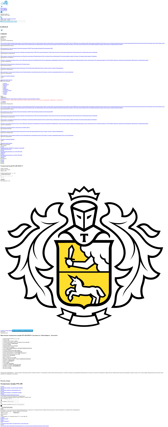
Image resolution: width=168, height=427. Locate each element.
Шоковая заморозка (94, 44)
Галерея (5, 92)
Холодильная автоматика (42, 52)
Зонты (21, 72)
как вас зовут (3, 398)
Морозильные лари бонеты (43, 44)
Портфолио (5, 89)
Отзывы (5, 94)
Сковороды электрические (119, 60)
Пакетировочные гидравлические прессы (32, 72)
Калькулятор (6, 84)
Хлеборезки (94, 56)
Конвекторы (3, 64)
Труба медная (51, 52)
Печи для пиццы (46, 56)
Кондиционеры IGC (5, 48)
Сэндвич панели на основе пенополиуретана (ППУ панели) (59, 43)
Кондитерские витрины (140, 43)
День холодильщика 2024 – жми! (9, 21)
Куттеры (27, 68)
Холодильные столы (159, 43)
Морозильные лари (32, 44)
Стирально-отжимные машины (8, 76)
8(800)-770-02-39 (4, 18)
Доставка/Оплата (16, 423)
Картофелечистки (38, 60)
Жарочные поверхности (28, 60)
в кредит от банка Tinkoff (6, 330)
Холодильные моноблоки (94, 43)
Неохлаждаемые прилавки (67, 44)
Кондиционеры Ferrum (15, 48)
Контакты (5, 91)
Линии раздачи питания (63, 60)
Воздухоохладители (8, 52)
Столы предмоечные (68, 72)
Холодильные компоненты (32, 425)
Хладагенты (57, 52)
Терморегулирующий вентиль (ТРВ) (28, 52)
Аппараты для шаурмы (6, 60)
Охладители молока (77, 44)
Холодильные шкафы (5, 44)
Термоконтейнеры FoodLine (116, 44)
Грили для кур (19, 60)
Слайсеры (53, 68)
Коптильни (22, 68)
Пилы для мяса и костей (45, 68)
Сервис (12, 98)
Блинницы (13, 60)
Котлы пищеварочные (47, 60)
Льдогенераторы (14, 44)
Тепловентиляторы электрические (14, 64)
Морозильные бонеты (23, 44)
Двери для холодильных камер (39, 43)
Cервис (4, 86)
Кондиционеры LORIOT (25, 48)
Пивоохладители (86, 44)
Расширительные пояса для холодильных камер (21, 43)
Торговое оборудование (43, 425)
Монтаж (5, 85)
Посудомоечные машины (100, 60)
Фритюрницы (128, 60)
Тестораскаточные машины (85, 56)
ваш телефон (3, 401)
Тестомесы (76, 56)
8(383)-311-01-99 (12, 18)
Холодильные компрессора (66, 52)
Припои (2, 52)
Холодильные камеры (5, 43)
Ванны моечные (4, 72)
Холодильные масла (77, 52)
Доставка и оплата (27, 98)
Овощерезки (72, 60)
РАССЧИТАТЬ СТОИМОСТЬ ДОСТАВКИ (22, 330)
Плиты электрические (89, 60)
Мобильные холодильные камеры (80, 43)
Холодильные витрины (129, 43)
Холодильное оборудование (7, 425)
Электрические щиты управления (89, 52)
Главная (5, 83)
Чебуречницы (135, 60)
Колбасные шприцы (15, 68)
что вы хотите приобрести (6, 404)
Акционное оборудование (6, 79)
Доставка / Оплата (7, 90)
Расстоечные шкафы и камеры (67, 56)
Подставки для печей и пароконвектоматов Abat (53, 72)
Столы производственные (14, 72)
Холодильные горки (150, 43)
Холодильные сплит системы (106, 43)
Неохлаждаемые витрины (55, 44)
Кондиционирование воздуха (19, 425)
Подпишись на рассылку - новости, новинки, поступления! (14, 411)
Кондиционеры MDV (48, 48)
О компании (3, 423)
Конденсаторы (17, 52)
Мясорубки (37, 68)
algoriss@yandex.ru (5, 14)
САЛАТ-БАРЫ (109, 60)
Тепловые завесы (26, 64)
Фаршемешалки (59, 68)
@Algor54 (4, 33)
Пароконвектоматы (79, 60)
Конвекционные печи (18, 56)
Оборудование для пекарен (7, 56)
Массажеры (32, 68)
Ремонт (4, 88)
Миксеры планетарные (28, 56)
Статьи (22, 423)
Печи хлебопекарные (55, 56)
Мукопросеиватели (38, 56)
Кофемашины (55, 60)
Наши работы (9, 423)
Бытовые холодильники (104, 44)
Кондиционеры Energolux (37, 48)
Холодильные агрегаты (119, 43)
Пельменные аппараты (6, 68)
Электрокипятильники (143, 60)
